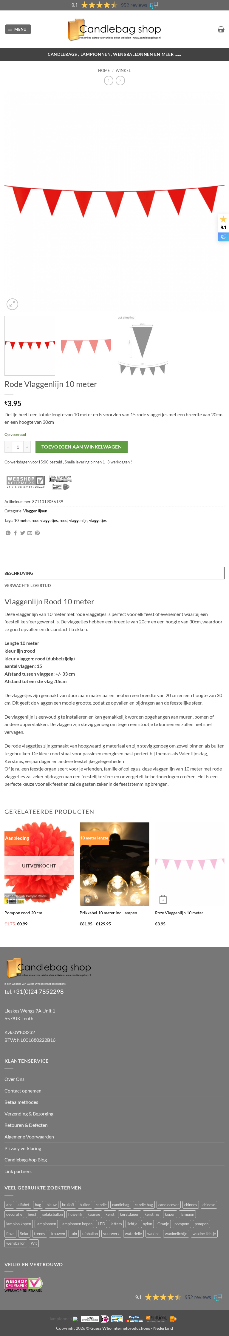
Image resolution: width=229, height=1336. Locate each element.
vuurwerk (111, 1233)
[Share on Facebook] (15, 533)
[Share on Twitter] (22, 533)
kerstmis (152, 1214)
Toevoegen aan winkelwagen (81, 446)
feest (32, 1214)
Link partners (18, 1171)
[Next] (212, 201)
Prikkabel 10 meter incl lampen (108, 912)
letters (116, 1223)
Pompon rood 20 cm (23, 912)
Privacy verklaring (22, 1148)
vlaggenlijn (78, 520)
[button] (18, 29)
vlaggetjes (98, 520)
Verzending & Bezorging (28, 1113)
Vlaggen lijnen (35, 510)
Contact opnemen (22, 1090)
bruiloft (68, 1204)
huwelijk (75, 1214)
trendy (39, 1233)
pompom (181, 1223)
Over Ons (14, 1079)
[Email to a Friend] (29, 533)
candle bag (144, 1204)
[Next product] (108, 80)
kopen (170, 1214)
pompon (201, 1223)
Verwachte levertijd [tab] (27, 585)
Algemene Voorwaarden (29, 1136)
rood (63, 520)
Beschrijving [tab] (18, 573)
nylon (147, 1223)
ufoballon (90, 1233)
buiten (85, 1204)
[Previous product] (120, 80)
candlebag (120, 1204)
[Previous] (16, 201)
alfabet (24, 1204)
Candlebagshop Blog (25, 1159)
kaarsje (94, 1214)
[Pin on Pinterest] (37, 533)
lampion (187, 1214)
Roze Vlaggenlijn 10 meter (179, 912)
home (104, 70)
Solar (24, 1233)
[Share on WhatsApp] (8, 533)
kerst (110, 1214)
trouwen (58, 1233)
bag (38, 1204)
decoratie (14, 1214)
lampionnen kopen (76, 1223)
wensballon (15, 1243)
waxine (153, 1233)
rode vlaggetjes (45, 520)
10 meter (22, 520)
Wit (34, 1243)
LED (101, 1223)
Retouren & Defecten (26, 1125)
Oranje (163, 1223)
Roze (10, 1233)
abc (9, 1204)
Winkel (123, 70)
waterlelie (133, 1233)
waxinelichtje (176, 1233)
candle (101, 1204)
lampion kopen (18, 1223)
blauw (52, 1204)
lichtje (132, 1223)
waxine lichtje (204, 1233)
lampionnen (46, 1223)
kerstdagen (129, 1214)
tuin (73, 1233)
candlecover (168, 1204)
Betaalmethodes (21, 1102)
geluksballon (52, 1214)
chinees (190, 1204)
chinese (208, 1204)
